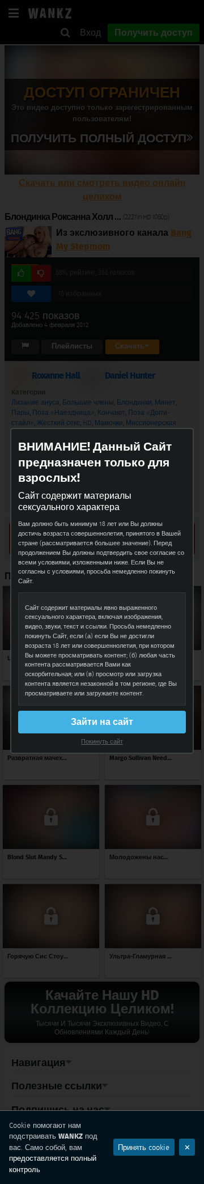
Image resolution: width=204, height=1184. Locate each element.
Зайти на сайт (102, 721)
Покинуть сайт (102, 741)
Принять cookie (143, 1147)
